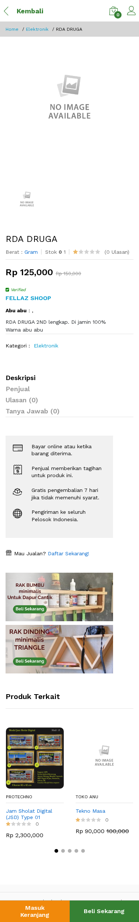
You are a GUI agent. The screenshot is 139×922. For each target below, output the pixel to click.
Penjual (18, 389)
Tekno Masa (90, 811)
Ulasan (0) (22, 400)
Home (12, 29)
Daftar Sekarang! (67, 553)
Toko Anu (87, 796)
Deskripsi (21, 378)
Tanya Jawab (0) (33, 411)
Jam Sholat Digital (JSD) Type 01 (29, 814)
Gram (31, 252)
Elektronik (37, 29)
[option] (69, 102)
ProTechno (19, 796)
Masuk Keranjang (34, 911)
